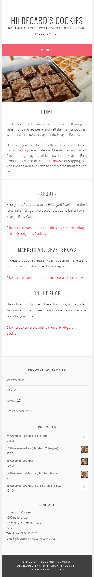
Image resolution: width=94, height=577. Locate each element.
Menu (50, 50)
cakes (10, 390)
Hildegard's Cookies (47, 21)
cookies (11, 401)
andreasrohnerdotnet (57, 566)
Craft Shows (52, 161)
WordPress (56, 570)
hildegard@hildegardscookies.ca (35, 539)
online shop (20, 150)
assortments (13, 380)
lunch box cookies (17, 411)
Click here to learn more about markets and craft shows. (45, 278)
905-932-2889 (29, 533)
